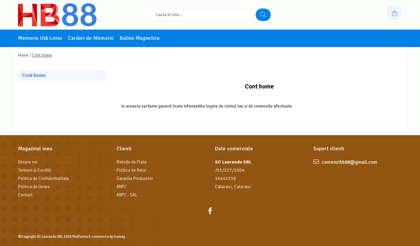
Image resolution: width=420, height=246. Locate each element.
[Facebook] (210, 211)
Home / (24, 55)
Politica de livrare (34, 186)
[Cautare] (263, 15)
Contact (25, 195)
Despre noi (27, 162)
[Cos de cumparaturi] (394, 13)
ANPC (121, 186)
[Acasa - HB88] (59, 14)
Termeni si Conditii (34, 170)
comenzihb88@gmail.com (349, 162)
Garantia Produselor (134, 178)
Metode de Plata (131, 162)
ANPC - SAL (126, 195)
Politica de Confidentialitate (43, 178)
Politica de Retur (131, 170)
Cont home (42, 55)
